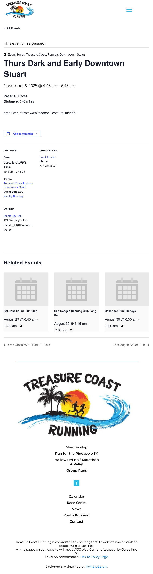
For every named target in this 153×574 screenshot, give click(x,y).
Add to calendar (23, 133)
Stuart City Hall (12, 216)
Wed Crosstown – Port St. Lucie (28, 345)
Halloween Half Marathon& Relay (76, 462)
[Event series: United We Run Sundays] (122, 325)
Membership (76, 447)
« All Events (12, 28)
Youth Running (76, 515)
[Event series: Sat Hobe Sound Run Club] (21, 325)
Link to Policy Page (94, 557)
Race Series (76, 503)
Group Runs (76, 470)
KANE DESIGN (96, 566)
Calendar (76, 497)
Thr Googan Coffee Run (129, 345)
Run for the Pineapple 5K (76, 453)
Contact (76, 522)
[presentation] (26, 289)
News (76, 509)
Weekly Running (13, 196)
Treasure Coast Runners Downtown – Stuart (18, 185)
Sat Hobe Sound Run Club (20, 311)
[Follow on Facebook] (76, 483)
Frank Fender (48, 157)
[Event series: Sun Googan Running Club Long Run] (71, 330)
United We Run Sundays (120, 311)
